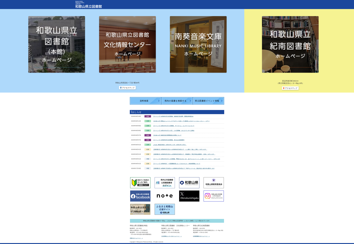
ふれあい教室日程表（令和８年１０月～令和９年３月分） (170, 144)
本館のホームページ (135, 238)
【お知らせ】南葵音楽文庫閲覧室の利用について (167, 135)
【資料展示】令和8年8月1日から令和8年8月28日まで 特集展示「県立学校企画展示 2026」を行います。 (184, 154)
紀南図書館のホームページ (200, 236)
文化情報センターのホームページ (170, 236)
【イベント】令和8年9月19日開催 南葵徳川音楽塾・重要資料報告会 (173, 116)
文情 (147, 121)
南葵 (147, 116)
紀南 (147, 149)
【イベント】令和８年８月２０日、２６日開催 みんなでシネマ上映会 (173, 130)
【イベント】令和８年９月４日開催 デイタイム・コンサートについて (173, 125)
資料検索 (144, 101)
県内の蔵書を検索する (176, 101)
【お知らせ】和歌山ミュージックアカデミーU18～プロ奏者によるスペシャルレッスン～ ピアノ (181, 121)
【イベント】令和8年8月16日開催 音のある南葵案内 (168, 140)
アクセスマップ (128, 88)
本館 (147, 159)
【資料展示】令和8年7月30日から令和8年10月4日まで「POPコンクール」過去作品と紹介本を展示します (184, 168)
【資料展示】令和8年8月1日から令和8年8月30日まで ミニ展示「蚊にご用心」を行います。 (180, 149)
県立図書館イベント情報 (207, 101)
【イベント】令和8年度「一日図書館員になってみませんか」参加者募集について (176, 163)
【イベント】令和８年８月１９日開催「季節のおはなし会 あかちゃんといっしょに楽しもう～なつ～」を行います (186, 159)
